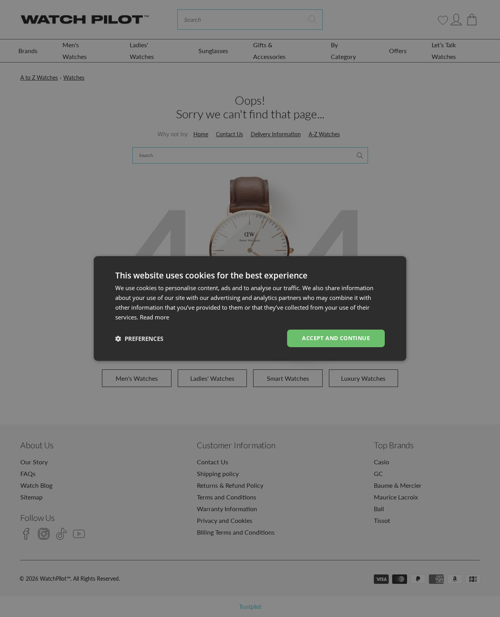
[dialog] (250, 308)
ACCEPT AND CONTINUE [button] (336, 338)
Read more (154, 317)
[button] (139, 338)
